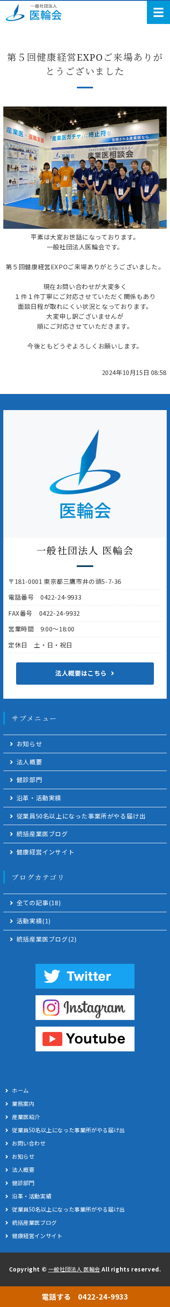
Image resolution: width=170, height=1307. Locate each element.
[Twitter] (85, 976)
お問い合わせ (29, 1143)
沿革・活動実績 (39, 797)
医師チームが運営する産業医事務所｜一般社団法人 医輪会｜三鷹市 (36, 12)
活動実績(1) (34, 920)
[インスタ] (85, 1007)
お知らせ (29, 743)
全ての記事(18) (39, 902)
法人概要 (29, 761)
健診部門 (29, 779)
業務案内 (23, 1104)
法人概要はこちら (81, 673)
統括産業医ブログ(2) (47, 939)
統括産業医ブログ (42, 833)
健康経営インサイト (45, 851)
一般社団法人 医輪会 (74, 1269)
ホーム (20, 1090)
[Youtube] (85, 1039)
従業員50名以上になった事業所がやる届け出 (81, 815)
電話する (85, 1296)
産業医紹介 (26, 1117)
